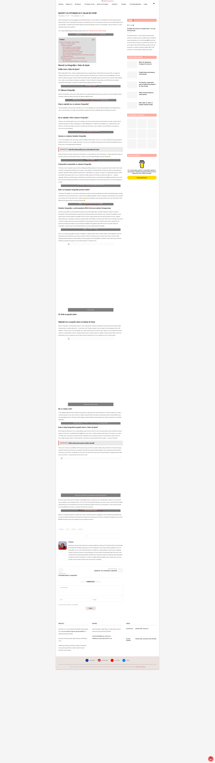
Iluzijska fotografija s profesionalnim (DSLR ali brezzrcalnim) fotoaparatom (78, 54)
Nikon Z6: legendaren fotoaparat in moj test (145, 63)
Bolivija (61, 529)
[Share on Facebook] (89, 536)
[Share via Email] (94, 536)
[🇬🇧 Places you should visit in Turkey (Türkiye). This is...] (152, 144)
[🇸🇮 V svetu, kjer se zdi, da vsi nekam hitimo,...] (142, 134)
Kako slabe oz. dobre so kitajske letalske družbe (146, 103)
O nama (145, 4)
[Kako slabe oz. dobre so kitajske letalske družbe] (132, 105)
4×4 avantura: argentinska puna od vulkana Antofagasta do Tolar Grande (147, 84)
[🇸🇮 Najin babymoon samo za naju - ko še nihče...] (152, 134)
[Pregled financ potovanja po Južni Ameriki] (132, 74)
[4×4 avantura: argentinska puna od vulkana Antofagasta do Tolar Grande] (132, 85)
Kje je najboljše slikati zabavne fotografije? (72, 48)
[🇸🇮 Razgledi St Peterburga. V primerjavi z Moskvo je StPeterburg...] (152, 124)
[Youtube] (153, 9)
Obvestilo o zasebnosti (140, 666)
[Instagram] (151, 9)
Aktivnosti (114, 4)
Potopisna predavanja (135, 4)
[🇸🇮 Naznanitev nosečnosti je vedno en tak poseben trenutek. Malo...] (142, 144)
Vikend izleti (69, 4)
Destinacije (78, 4)
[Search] (156, 4)
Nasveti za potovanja (102, 4)
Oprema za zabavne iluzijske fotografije (71, 50)
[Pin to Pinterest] (92, 536)
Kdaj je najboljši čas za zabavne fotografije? (72, 47)
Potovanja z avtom (89, 4)
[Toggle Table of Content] (92, 39)
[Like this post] (87, 536)
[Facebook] (149, 9)
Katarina (70, 542)
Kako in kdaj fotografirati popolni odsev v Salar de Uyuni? (75, 61)
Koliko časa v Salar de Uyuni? (68, 44)
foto (67, 529)
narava (74, 529)
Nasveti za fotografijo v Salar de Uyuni (69, 42)
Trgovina (123, 4)
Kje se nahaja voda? (67, 59)
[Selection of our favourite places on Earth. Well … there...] (132, 144)
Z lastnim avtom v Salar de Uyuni (97, 31)
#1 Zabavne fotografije (66, 45)
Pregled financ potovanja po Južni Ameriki (147, 73)
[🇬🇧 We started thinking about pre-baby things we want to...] (142, 124)
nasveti (81, 529)
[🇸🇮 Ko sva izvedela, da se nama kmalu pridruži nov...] (132, 134)
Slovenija (60, 4)
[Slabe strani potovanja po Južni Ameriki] (132, 95)
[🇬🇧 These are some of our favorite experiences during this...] (132, 124)
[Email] (155, 9)
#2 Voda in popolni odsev (67, 56)
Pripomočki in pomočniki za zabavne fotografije (73, 51)
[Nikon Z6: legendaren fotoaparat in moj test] (132, 64)
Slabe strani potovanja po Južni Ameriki (146, 93)
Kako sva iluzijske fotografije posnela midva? (72, 53)
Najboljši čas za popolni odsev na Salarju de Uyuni (73, 58)
